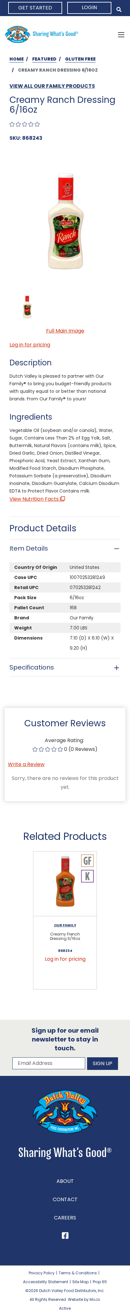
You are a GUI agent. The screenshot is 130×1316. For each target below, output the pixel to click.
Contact (65, 1199)
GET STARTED (35, 7)
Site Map (80, 1281)
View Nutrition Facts (34, 499)
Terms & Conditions (78, 1273)
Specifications (31, 667)
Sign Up (102, 1063)
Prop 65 (100, 1281)
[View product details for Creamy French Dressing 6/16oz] (65, 884)
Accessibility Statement (45, 1281)
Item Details (28, 548)
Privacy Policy (42, 1273)
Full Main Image (65, 330)
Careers (65, 1217)
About (65, 1181)
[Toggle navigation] (121, 34)
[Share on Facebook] (65, 1236)
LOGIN (89, 7)
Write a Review (26, 764)
